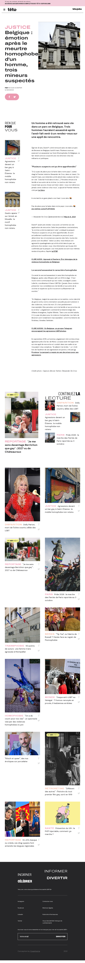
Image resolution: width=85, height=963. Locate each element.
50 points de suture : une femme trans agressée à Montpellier (20, 649)
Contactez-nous (47, 901)
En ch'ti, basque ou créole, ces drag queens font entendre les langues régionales (21, 843)
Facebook (21, 908)
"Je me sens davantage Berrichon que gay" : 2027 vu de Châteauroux (21, 446)
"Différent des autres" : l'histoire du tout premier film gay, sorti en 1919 (59, 791)
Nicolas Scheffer (15, 88)
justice (18, 27)
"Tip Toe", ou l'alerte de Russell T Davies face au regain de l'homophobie (61, 637)
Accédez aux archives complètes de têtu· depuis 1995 (27, 3)
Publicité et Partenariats (50, 914)
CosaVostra (35, 951)
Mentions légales (47, 908)
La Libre (41, 190)
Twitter (20, 921)
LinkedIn (20, 914)
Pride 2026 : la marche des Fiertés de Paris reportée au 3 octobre (60, 597)
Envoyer (60, 936)
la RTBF (55, 251)
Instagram (21, 901)
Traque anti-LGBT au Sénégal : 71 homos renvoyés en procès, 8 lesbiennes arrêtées (60, 700)
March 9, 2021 (70, 217)
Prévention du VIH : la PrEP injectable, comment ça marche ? (60, 831)
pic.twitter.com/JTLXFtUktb (43, 209)
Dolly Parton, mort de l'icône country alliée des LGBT (68, 405)
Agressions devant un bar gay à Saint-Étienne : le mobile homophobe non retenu (55, 423)
